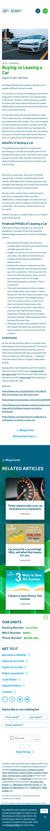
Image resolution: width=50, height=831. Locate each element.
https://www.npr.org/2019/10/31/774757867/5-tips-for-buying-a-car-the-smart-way (24, 393)
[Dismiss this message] (45, 817)
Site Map (5, 796)
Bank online (7, 779)
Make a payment (13, 673)
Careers (7, 692)
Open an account (13, 661)
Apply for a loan (12, 667)
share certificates (10, 773)
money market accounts (30, 773)
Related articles (23, 436)
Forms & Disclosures (31, 796)
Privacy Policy (13, 825)
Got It (44, 811)
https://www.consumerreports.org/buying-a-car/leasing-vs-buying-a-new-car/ (24, 418)
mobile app (26, 779)
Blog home (27, 430)
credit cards (26, 776)
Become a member (14, 655)
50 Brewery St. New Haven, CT (24, 787)
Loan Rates (9, 680)
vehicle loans (14, 776)
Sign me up (23, 752)
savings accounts (35, 770)
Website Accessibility (12, 798)
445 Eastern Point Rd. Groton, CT (28, 785)
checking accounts (18, 770)
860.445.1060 (31, 638)
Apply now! (25, 377)
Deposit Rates (11, 686)
